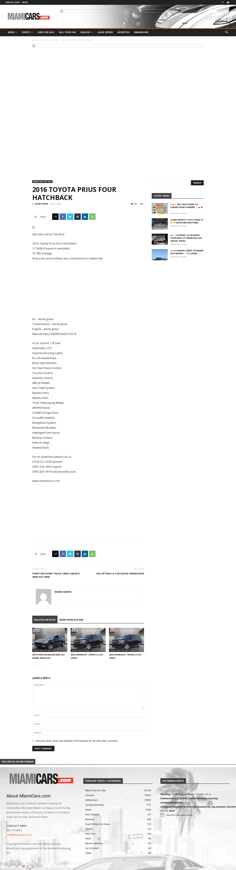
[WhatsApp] (92, 216)
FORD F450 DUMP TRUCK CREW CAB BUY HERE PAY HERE (56, 575)
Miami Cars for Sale (49, 40)
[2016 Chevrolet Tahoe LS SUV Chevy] (88, 640)
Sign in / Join (12, 2)
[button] (226, 32)
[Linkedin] (85, 216)
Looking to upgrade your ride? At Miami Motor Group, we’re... (186, 238)
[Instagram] (16, 866)
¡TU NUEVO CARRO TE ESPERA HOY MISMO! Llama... (186, 252)
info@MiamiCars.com (19, 835)
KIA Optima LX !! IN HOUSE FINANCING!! (120, 573)
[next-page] (39, 664)
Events (26, 32)
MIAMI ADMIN (41, 204)
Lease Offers (105, 32)
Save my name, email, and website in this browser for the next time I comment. (77, 740)
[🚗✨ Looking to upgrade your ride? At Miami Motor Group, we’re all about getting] (160, 239)
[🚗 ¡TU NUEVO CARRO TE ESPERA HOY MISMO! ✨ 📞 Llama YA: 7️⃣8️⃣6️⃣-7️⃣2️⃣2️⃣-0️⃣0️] (160, 254)
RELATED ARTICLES (45, 619)
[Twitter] (228, 2)
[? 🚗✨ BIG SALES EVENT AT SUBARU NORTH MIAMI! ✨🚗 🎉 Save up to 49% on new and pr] (160, 208)
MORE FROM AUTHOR (71, 619)
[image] (41, 779)
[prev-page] (34, 664)
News (25, 2)
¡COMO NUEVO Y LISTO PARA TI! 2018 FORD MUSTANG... (186, 221)
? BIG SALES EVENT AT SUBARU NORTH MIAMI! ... (184, 207)
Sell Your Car (67, 32)
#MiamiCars (141, 32)
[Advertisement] (88, 289)
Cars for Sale (46, 32)
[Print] (77, 216)
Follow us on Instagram (17, 761)
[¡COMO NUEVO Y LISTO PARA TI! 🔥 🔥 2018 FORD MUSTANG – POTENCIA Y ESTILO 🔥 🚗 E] (160, 223)
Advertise (123, 32)
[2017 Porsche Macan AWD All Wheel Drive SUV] (49, 640)
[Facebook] (222, 2)
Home (35, 40)
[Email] (55, 216)
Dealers (85, 32)
